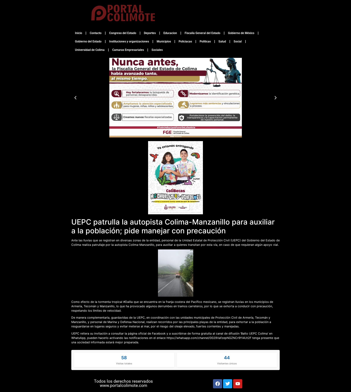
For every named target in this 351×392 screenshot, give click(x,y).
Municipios (164, 41)
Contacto (95, 33)
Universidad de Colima (90, 50)
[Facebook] (217, 383)
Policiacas (185, 41)
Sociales (157, 50)
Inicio (78, 33)
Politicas (205, 41)
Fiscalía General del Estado (202, 33)
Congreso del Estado (122, 33)
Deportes (150, 33)
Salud (222, 41)
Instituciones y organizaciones (129, 41)
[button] (75, 97)
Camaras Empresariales (128, 50)
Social (238, 41)
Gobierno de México (241, 33)
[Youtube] (237, 383)
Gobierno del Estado (88, 41)
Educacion (170, 33)
